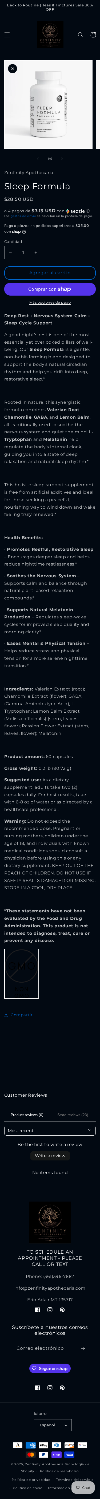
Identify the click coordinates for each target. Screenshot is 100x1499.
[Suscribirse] (83, 1348)
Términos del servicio (75, 1480)
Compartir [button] (22, 1015)
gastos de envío (23, 216)
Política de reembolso (59, 1471)
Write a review (50, 1155)
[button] (7, 35)
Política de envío (28, 1488)
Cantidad (13, 242)
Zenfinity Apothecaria (44, 1464)
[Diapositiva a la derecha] (62, 159)
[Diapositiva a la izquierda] (38, 159)
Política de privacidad (31, 1480)
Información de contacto (70, 1488)
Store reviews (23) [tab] (72, 1115)
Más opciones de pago (50, 302)
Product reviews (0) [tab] (27, 1115)
